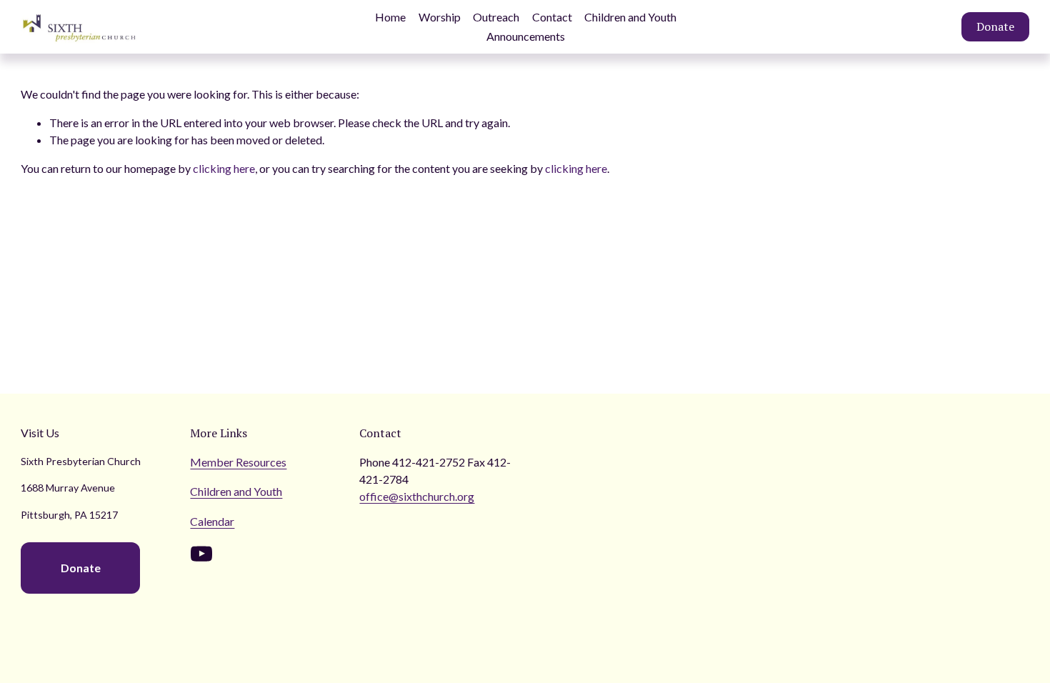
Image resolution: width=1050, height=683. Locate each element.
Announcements (525, 36)
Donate (995, 26)
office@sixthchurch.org (416, 496)
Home (390, 17)
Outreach (496, 17)
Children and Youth (630, 17)
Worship (440, 17)
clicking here (224, 168)
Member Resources (238, 462)
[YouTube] (201, 553)
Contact (552, 17)
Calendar (212, 521)
